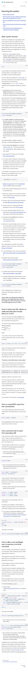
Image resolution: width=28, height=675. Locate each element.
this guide (12, 197)
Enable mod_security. (8, 184)
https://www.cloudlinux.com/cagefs (12, 273)
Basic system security (8, 14)
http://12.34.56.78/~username (10, 259)
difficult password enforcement (15, 202)
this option (20, 207)
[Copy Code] (25, 66)
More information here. (9, 156)
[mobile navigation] (25, 2)
